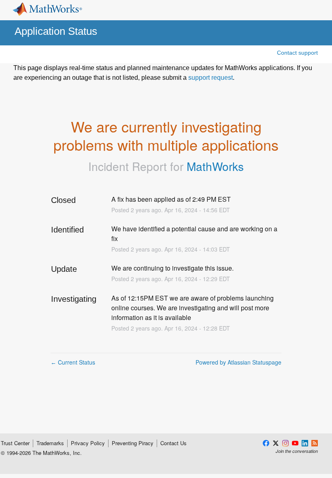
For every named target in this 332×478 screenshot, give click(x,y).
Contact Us (173, 443)
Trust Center (15, 443)
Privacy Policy (88, 443)
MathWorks (215, 166)
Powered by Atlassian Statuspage (238, 362)
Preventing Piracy (132, 443)
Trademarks (50, 443)
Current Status (73, 362)
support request (210, 77)
